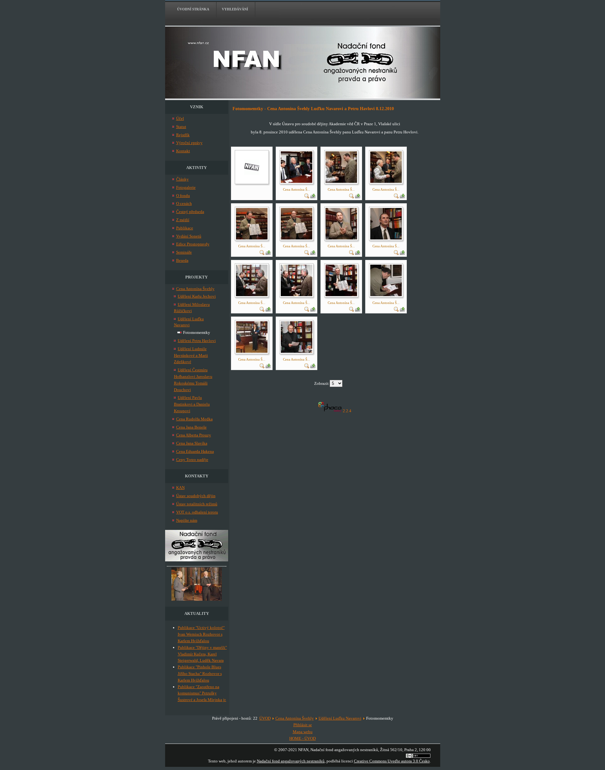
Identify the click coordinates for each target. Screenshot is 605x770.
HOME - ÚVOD (302, 738)
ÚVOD (265, 718)
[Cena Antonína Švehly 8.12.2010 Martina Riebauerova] (252, 351)
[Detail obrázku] (306, 197)
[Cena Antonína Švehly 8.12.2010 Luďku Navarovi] (341, 181)
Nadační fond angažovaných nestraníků (291, 761)
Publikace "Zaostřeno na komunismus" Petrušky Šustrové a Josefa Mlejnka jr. (202, 693)
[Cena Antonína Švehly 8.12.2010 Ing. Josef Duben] (296, 351)
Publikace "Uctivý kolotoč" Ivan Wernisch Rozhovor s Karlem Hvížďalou (201, 634)
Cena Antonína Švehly (294, 718)
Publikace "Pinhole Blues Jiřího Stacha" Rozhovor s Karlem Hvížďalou (200, 674)
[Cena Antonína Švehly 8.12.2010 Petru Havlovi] (386, 238)
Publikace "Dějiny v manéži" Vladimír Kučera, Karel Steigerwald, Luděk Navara (202, 654)
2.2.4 (347, 410)
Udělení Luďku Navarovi (340, 718)
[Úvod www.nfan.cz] (196, 560)
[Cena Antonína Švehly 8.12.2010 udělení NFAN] (296, 181)
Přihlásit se (302, 724)
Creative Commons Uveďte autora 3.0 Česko (392, 761)
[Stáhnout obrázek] (312, 197)
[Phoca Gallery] (330, 410)
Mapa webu (303, 731)
